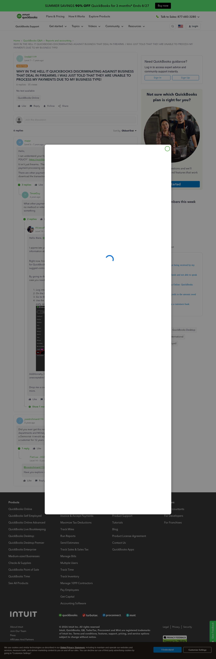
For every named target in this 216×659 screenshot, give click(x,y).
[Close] (167, 148)
